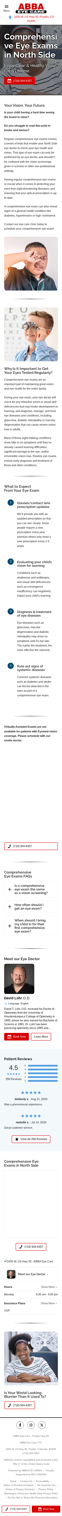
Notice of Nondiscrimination (18, 1485)
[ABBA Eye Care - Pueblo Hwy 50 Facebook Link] (20, 1425)
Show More (48, 1287)
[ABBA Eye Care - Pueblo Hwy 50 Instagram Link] (31, 1425)
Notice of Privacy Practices (20, 1489)
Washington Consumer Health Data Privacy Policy (31, 1493)
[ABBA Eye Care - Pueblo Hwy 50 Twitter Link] (42, 1425)
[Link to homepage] (31, 8)
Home (13, 1481)
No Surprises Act (46, 1485)
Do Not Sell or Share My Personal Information (33, 1497)
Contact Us (26, 1481)
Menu (6, 10)
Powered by (25, 1470)
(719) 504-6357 (31, 1453)
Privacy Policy (45, 1489)
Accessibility (42, 1481)
